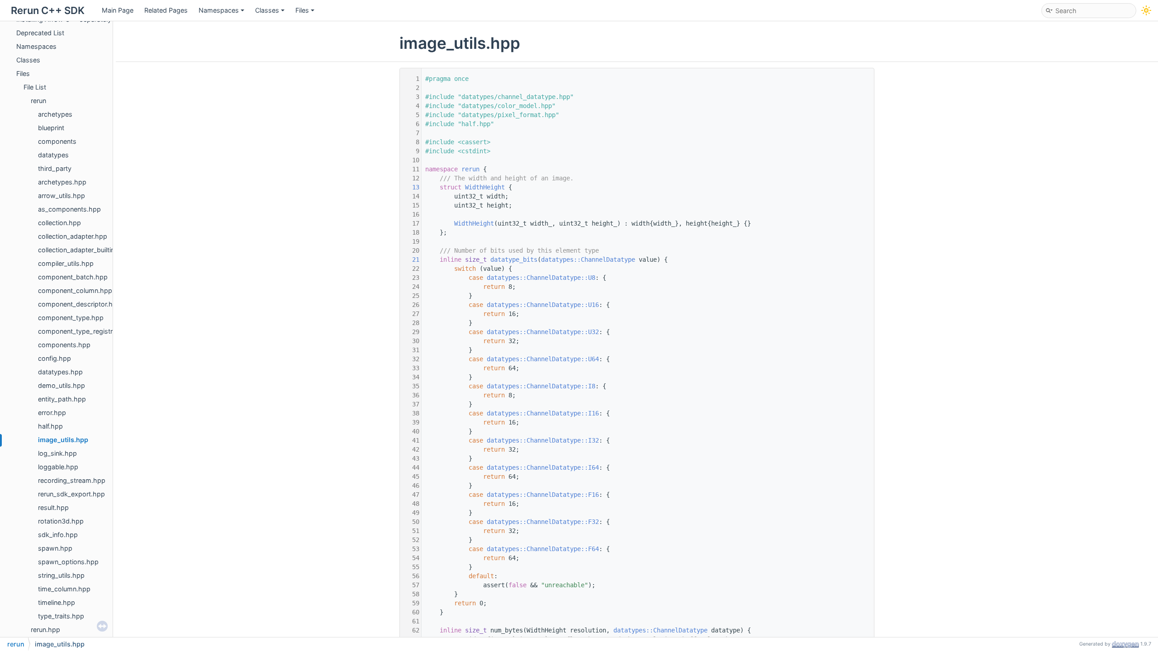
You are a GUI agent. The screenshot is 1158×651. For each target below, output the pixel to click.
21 (410, 259)
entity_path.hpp (62, 399)
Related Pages (166, 10)
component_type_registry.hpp (84, 331)
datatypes (53, 155)
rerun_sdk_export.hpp (71, 494)
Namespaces (219, 10)
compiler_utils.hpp (66, 263)
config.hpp (54, 358)
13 (410, 187)
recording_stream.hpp (71, 480)
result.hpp (53, 507)
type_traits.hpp (61, 616)
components (57, 141)
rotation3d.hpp (61, 521)
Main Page (117, 10)
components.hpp (64, 345)
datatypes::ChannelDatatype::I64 (543, 467)
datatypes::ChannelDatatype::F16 (543, 494)
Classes (267, 10)
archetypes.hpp (62, 182)
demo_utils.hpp (61, 385)
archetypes (55, 114)
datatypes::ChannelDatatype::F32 (543, 521)
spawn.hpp (55, 548)
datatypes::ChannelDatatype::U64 (543, 359)
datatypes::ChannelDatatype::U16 (543, 304)
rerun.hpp (45, 629)
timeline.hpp (56, 602)
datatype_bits (513, 259)
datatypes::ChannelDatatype (588, 259)
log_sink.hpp (57, 453)
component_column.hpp (75, 290)
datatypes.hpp (60, 372)
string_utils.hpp (61, 575)
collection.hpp (59, 222)
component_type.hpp (71, 317)
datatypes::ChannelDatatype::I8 (541, 386)
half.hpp (50, 426)
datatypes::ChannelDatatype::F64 (543, 548)
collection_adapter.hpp (72, 236)
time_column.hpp (64, 589)
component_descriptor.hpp (79, 304)
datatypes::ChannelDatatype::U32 (543, 331)
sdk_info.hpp (58, 534)
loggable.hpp (58, 467)
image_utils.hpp (63, 439)
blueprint (51, 128)
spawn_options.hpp (68, 562)
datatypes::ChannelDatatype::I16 (543, 413)
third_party (54, 168)
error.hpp (52, 412)
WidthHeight (485, 187)
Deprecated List (40, 33)
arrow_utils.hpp (61, 195)
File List (35, 87)
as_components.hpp (69, 209)
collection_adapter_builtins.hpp (85, 250)
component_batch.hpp (73, 277)
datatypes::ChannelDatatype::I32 (543, 440)
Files (302, 10)
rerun (38, 100)
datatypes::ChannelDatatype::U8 (541, 277)
